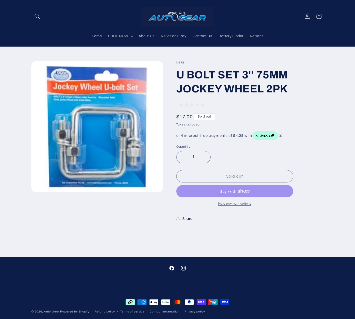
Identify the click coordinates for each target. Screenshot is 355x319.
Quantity (183, 146)
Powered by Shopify (75, 311)
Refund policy (105, 311)
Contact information (164, 311)
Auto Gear (52, 311)
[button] (37, 16)
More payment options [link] (234, 203)
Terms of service (132, 311)
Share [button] (187, 218)
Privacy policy (195, 311)
